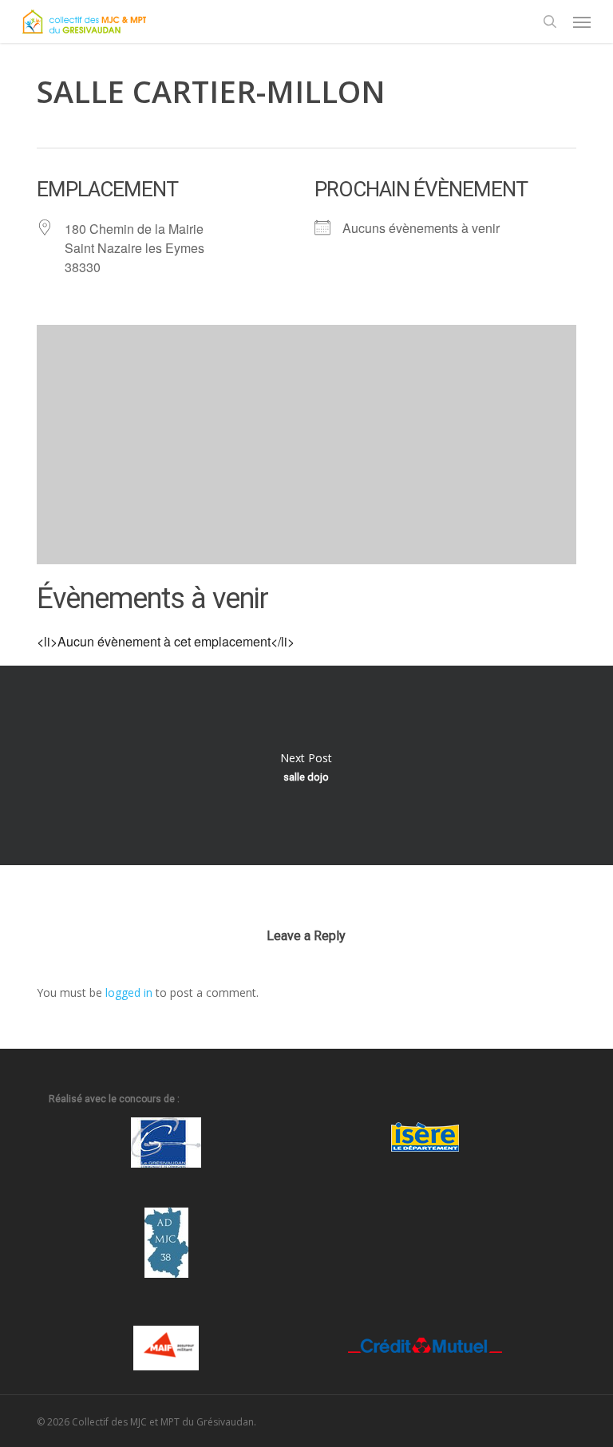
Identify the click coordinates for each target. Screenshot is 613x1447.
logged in (128, 992)
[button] (582, 22)
